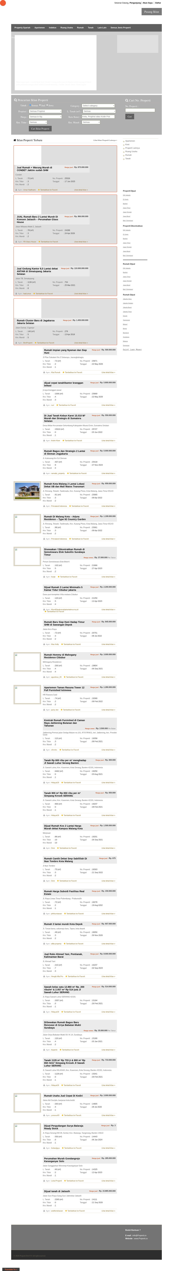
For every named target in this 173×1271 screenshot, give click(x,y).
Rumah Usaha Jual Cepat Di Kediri (63, 1095)
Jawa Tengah (127, 212)
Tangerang (126, 320)
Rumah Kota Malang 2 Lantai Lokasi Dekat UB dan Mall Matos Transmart (64, 485)
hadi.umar (27, 294)
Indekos (52, 28)
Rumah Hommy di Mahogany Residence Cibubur (60, 656)
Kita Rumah (55, 372)
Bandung (126, 333)
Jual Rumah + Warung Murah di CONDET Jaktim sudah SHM (51, 78)
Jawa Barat (126, 216)
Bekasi (125, 324)
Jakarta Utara (127, 299)
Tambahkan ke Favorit (48, 190)
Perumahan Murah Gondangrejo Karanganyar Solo (62, 1160)
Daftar (158, 3)
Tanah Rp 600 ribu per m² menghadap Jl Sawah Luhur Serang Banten (65, 761)
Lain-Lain (102, 28)
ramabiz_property (58, 473)
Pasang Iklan (151, 12)
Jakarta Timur (127, 312)
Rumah (80, 28)
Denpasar (126, 345)
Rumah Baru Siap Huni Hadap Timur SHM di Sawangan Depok (64, 623)
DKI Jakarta (126, 195)
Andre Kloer (55, 441)
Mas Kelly (55, 644)
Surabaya (126, 337)
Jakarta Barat (127, 307)
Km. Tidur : (22, 122)
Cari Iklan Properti (40, 128)
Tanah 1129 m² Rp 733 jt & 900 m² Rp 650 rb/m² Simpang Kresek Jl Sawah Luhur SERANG (64, 1063)
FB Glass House (29, 242)
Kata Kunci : (74, 116)
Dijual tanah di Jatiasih (57, 1191)
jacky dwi (54, 710)
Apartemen (39, 28)
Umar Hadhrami (29, 190)
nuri (52, 405)
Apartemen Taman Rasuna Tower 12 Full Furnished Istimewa (64, 689)
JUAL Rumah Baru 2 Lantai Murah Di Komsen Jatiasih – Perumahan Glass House (37, 219)
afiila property (56, 944)
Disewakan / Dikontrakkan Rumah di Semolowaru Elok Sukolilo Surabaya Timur (64, 552)
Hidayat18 (55, 783)
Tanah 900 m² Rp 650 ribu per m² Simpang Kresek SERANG (62, 794)
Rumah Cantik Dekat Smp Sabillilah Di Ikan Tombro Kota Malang (65, 860)
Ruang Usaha (66, 28)
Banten (125, 204)
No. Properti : (132, 106)
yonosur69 (55, 1115)
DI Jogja (125, 199)
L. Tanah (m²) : (74, 111)
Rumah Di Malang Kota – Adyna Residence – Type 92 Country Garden (65, 518)
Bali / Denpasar (128, 220)
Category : (76, 105)
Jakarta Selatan (128, 303)
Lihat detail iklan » (81, 190)
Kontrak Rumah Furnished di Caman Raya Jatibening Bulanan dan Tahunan (64, 723)
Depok (125, 316)
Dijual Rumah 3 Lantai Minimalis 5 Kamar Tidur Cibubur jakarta (63, 588)
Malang (125, 341)
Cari (130, 116)
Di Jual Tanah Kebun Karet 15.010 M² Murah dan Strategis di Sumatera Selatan (64, 418)
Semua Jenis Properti (121, 28)
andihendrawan (57, 1211)
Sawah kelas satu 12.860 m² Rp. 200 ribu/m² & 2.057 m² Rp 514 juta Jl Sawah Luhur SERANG (64, 990)
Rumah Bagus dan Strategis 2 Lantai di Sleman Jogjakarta (64, 452)
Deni (53, 848)
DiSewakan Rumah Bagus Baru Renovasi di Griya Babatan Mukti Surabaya (62, 1025)
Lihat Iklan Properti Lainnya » (105, 140)
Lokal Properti (56, 1181)
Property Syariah (22, 28)
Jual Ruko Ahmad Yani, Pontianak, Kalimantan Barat (63, 955)
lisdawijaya (55, 1148)
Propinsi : (23, 111)
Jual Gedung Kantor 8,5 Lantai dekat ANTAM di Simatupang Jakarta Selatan (37, 271)
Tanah (90, 28)
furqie (53, 577)
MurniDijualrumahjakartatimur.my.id (64, 609)
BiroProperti (27, 343)
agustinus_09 (56, 677)
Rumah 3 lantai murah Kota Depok (63, 924)
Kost (127, 144)
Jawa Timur (126, 208)
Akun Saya (148, 3)
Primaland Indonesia (59, 506)
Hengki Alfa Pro (57, 976)
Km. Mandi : (74, 122)
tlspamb (54, 1050)
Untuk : (24, 105)
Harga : (24, 116)
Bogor (125, 328)
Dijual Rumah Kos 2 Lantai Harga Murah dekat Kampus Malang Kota (63, 827)
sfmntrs (54, 750)
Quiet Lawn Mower (132, 349)
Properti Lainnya (132, 148)
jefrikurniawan (56, 914)
